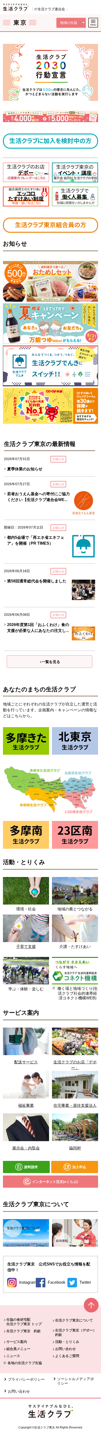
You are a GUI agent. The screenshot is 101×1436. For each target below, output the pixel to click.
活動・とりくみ (67, 1342)
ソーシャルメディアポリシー (75, 1381)
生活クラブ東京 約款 (23, 1331)
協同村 (75, 1148)
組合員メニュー (18, 1349)
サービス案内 (16, 1342)
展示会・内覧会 (26, 1148)
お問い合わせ (65, 1349)
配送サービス (26, 1062)
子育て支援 (26, 946)
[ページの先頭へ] (91, 1307)
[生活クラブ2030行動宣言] (50, 72)
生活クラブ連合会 (51, 9)
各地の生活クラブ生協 (25, 1363)
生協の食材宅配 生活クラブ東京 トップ (24, 1322)
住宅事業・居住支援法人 (75, 1105)
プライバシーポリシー (26, 1379)
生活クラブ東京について (74, 1320)
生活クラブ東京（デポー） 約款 (77, 1332)
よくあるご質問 (67, 1356)
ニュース (13, 1356)
